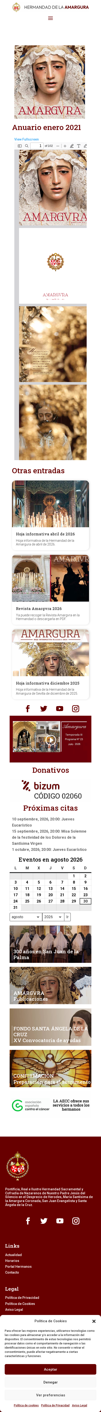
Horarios (12, 1261)
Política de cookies (26, 1405)
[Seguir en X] (44, 709)
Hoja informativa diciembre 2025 (47, 683)
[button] (94, 1321)
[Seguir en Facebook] (28, 709)
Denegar (50, 1382)
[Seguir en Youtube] (60, 709)
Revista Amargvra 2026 (39, 608)
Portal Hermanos (18, 1266)
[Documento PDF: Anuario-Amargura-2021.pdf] (50, 301)
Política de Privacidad (55, 1405)
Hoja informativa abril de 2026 (45, 533)
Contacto (12, 1272)
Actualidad (13, 1255)
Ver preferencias (50, 1395)
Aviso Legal (79, 1405)
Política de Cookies (20, 1304)
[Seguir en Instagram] (76, 709)
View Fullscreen (26, 139)
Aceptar (50, 1369)
